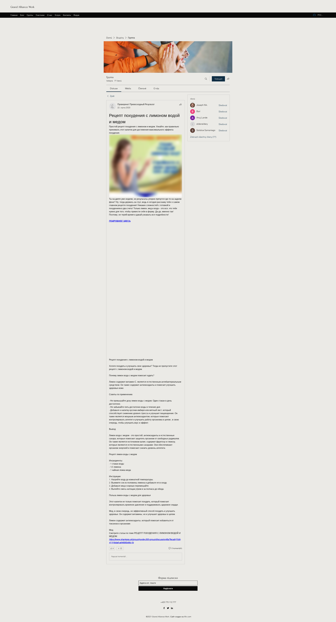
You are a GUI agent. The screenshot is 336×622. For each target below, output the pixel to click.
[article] (145, 332)
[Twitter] (168, 608)
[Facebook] (164, 608)
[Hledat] (206, 78)
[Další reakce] (119, 548)
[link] (114, 88)
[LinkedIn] (172, 608)
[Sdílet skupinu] (228, 78)
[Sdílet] (180, 104)
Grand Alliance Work (22, 7)
